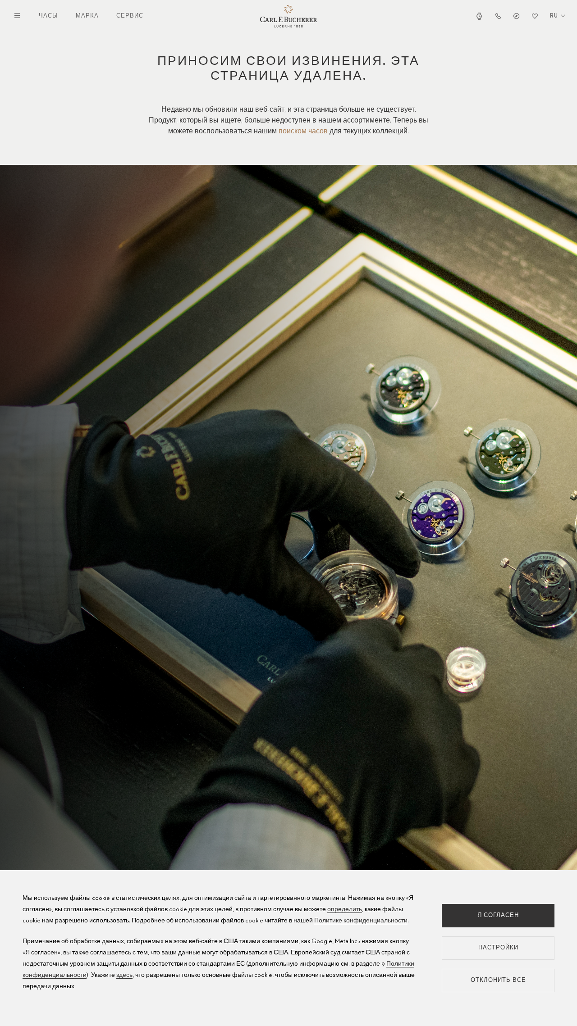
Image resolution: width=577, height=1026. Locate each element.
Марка (87, 16)
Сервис (129, 16)
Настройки (498, 948)
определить (344, 909)
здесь (124, 975)
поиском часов (303, 131)
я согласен (498, 915)
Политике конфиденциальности (361, 920)
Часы (48, 16)
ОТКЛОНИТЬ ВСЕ (498, 980)
